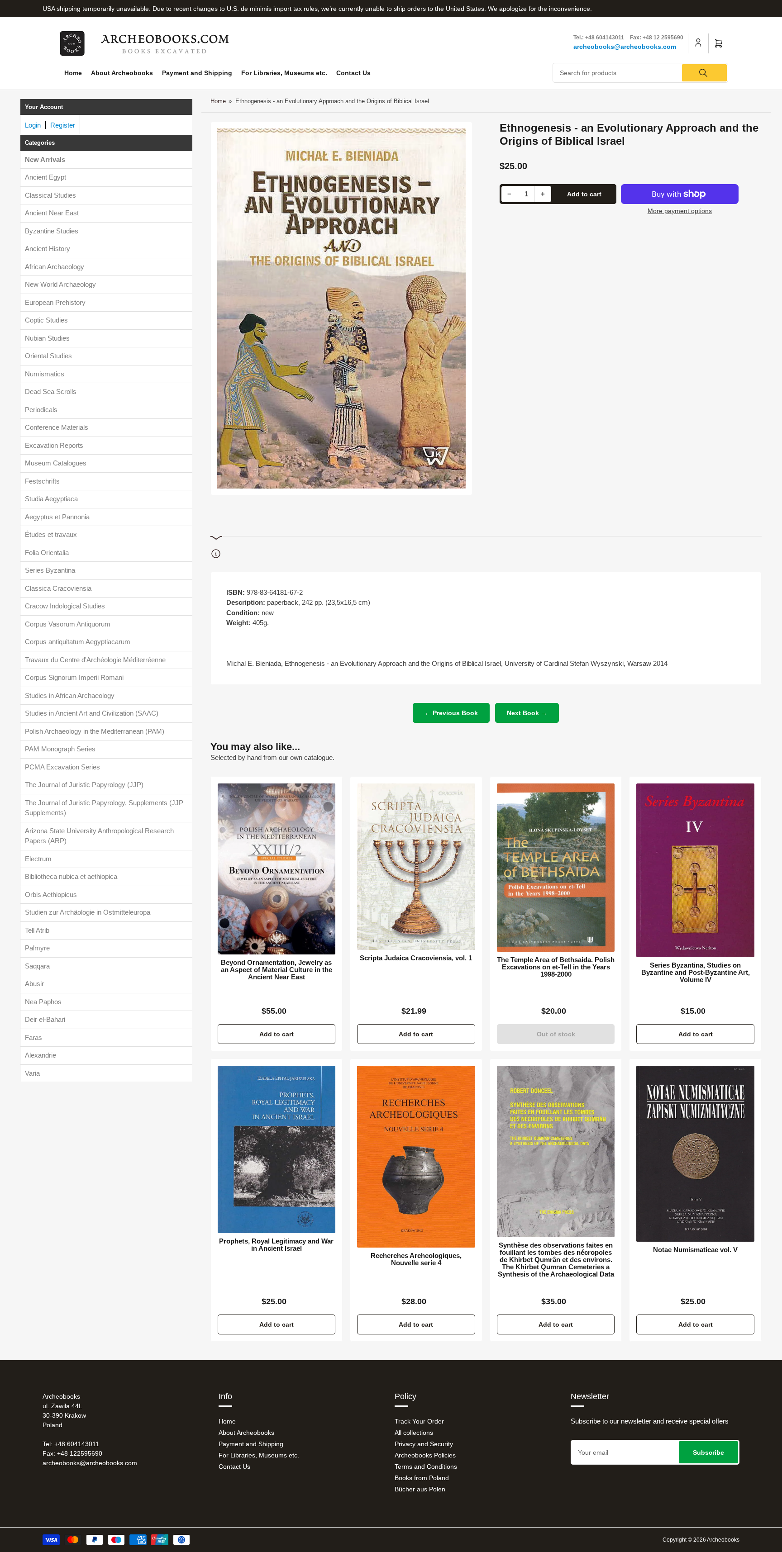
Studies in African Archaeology (69, 695)
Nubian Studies (47, 338)
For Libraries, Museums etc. (284, 72)
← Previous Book (451, 713)
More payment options (680, 210)
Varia (32, 1073)
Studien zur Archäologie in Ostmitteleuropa (87, 912)
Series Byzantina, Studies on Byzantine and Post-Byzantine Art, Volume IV (695, 972)
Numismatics (44, 374)
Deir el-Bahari (45, 1020)
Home (73, 72)
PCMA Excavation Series (62, 767)
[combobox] (641, 73)
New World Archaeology (60, 285)
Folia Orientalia (47, 552)
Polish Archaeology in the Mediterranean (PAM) (94, 731)
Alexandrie (40, 1055)
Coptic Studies (46, 320)
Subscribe (708, 1452)
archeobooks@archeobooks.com (624, 46)
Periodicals (41, 409)
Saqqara (37, 966)
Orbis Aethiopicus (51, 894)
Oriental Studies (48, 356)
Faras (33, 1037)
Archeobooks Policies (425, 1455)
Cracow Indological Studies (65, 606)
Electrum (38, 859)
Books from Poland (422, 1477)
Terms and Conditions (426, 1466)
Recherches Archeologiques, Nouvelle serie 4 (416, 1259)
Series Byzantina (50, 570)
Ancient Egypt (45, 177)
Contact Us (353, 72)
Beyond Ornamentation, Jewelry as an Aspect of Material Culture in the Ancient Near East (276, 970)
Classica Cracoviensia (58, 588)
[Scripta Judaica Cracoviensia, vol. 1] (416, 866)
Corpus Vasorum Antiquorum (67, 624)
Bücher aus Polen (420, 1489)
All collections (414, 1432)
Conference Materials (56, 428)
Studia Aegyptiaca (51, 499)
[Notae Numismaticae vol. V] (695, 1154)
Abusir (34, 984)
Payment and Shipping (197, 72)
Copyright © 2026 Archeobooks (701, 1540)
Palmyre (37, 948)
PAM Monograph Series (60, 749)
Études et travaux (51, 535)
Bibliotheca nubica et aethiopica (71, 877)
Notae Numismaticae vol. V (695, 1249)
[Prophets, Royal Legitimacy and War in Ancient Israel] (277, 1149)
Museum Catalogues (55, 463)
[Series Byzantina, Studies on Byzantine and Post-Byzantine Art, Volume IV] (695, 870)
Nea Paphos (43, 1002)
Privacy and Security (424, 1444)
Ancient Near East (52, 213)
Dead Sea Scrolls (50, 392)
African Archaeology (54, 267)
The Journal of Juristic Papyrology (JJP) (84, 785)
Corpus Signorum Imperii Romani (74, 678)
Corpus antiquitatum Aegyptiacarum (77, 642)
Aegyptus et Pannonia (57, 517)
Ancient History (47, 249)
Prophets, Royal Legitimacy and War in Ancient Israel (276, 1245)
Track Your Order (419, 1421)
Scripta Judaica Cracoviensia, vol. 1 (416, 958)
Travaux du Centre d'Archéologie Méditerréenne (95, 660)
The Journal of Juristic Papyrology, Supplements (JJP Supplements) (104, 808)
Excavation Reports (54, 445)
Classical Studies (50, 195)
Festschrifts (42, 481)
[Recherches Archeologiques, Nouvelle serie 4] (416, 1157)
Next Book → (527, 713)
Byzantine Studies (51, 231)
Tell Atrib (37, 930)
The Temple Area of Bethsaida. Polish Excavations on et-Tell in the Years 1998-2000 (556, 967)
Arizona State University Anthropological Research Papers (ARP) (99, 836)
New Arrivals (45, 159)
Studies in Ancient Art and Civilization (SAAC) (91, 713)
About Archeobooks (122, 72)
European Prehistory (55, 302)
